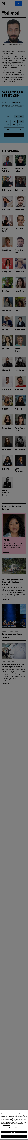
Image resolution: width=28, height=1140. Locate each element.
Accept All (14, 1136)
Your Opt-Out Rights (14, 1127)
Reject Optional (14, 1132)
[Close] (26, 1111)
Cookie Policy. (6, 1125)
